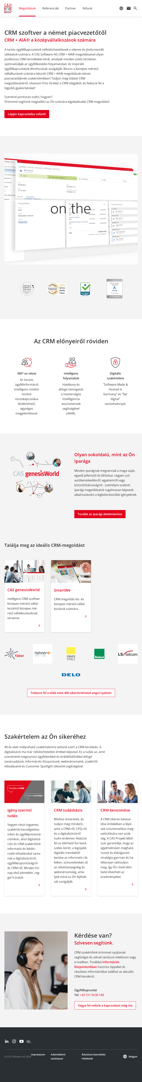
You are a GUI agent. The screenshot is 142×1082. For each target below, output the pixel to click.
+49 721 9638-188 (92, 995)
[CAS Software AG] (8, 8)
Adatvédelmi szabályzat (58, 1056)
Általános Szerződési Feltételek (93, 1056)
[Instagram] (14, 1041)
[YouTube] (21, 1041)
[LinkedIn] (6, 1041)
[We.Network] (29, 1041)
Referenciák (50, 8)
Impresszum (38, 1054)
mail (128, 8)
